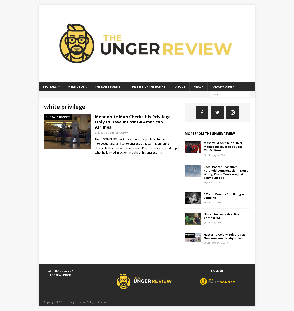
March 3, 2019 (214, 202)
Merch (198, 86)
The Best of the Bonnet (148, 86)
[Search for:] (230, 94)
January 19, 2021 (215, 182)
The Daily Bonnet (108, 86)
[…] (160, 152)
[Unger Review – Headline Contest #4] (193, 219)
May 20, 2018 (106, 133)
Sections (50, 86)
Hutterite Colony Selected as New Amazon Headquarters (224, 236)
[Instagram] (232, 112)
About (180, 86)
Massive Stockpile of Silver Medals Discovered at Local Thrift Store (223, 146)
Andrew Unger (223, 86)
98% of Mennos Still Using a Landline (224, 196)
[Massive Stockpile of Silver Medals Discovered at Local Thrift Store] (193, 147)
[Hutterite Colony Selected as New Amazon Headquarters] (193, 237)
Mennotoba (77, 86)
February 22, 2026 (216, 155)
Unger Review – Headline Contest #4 (221, 216)
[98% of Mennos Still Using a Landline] (193, 198)
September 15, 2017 (217, 242)
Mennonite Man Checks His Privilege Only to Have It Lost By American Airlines (133, 122)
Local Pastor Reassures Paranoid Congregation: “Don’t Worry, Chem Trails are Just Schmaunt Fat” (226, 172)
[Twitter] (217, 112)
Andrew (123, 133)
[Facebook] (202, 112)
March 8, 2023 (214, 222)
